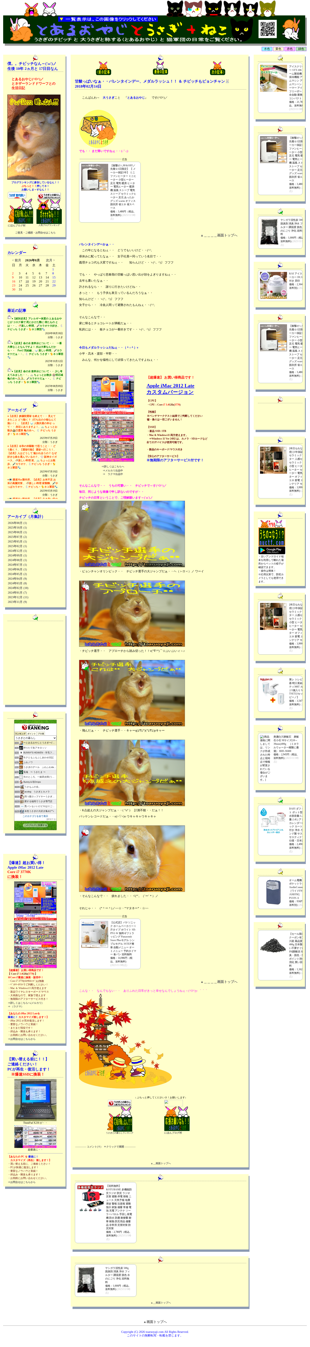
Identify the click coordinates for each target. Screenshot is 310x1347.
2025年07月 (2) (17, 537)
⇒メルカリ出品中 (113, 470)
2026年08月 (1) (17, 523)
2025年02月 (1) (17, 546)
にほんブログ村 (17, 225)
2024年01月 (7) (17, 592)
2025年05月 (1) (17, 541)
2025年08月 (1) (17, 532)
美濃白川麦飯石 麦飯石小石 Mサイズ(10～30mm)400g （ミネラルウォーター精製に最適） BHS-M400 (286, 743)
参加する (51, 819)
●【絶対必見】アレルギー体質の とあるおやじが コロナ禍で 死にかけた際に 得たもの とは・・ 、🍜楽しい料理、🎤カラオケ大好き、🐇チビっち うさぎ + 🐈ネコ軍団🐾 (35, 328)
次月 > (50, 260)
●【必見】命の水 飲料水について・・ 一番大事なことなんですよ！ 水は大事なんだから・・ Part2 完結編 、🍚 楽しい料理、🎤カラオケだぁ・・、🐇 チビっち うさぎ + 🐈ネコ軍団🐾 (35, 354)
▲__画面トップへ (161, 1163)
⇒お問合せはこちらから (22, 1039)
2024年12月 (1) (17, 550)
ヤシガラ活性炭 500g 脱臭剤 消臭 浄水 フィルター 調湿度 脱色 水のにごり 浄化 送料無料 (117, 1275)
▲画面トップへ (155, 1322)
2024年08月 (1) (17, 560)
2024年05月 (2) (17, 574)
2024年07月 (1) (17, 564)
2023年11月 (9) (17, 602)
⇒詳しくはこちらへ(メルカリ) (25, 1002)
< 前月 (16, 260)
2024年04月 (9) (17, 578)
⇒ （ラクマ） (16, 1006)
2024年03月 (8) (17, 583)
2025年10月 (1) (17, 527)
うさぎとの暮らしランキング (119, 1133)
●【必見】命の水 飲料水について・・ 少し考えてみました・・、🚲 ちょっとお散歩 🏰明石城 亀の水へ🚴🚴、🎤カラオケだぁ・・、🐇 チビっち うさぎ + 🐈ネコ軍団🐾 (35, 381)
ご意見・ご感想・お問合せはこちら (35, 232)
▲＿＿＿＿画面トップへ (218, 235)
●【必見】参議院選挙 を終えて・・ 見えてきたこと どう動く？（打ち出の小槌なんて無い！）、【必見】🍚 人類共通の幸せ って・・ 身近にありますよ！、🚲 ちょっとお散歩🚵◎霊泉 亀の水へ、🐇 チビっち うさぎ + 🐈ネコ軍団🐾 (32, 429)
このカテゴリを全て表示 (35, 816)
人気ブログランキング (49, 225)
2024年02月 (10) (18, 588)
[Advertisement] (271, 416)
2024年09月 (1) (17, 555)
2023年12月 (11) (18, 597)
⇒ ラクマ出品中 (113, 474)
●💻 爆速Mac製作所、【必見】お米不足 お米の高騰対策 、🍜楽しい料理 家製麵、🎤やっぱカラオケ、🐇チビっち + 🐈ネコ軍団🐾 (32, 487)
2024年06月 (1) (17, 569)
